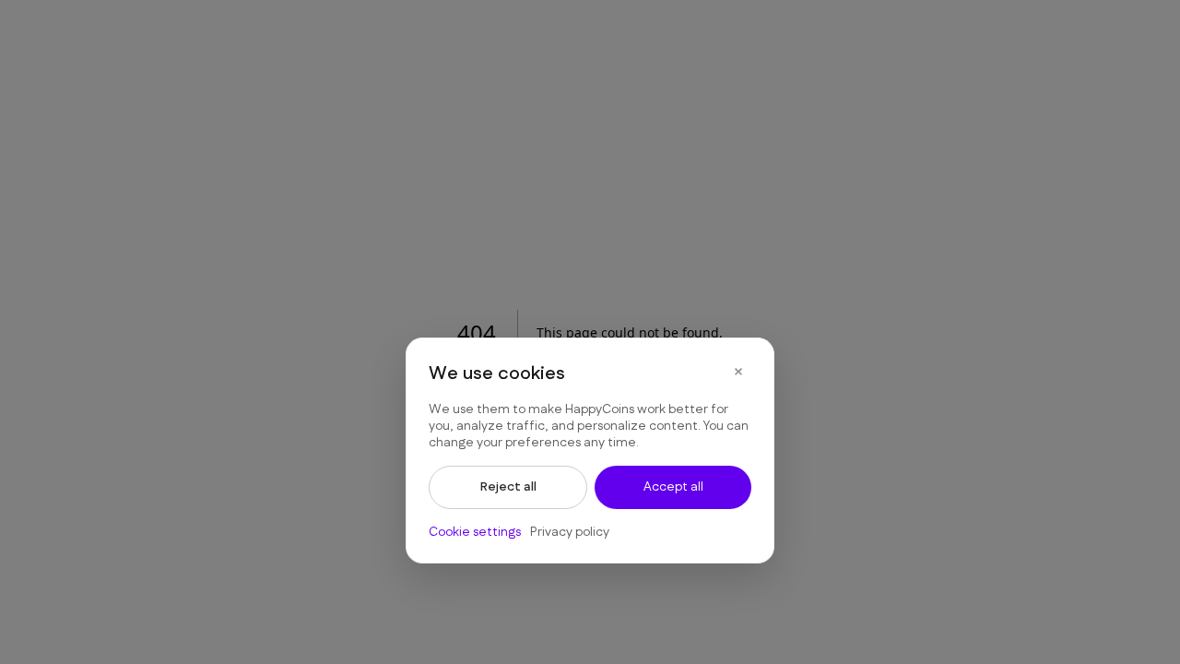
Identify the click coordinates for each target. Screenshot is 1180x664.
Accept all (673, 487)
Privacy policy (569, 532)
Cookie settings (475, 532)
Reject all (508, 487)
